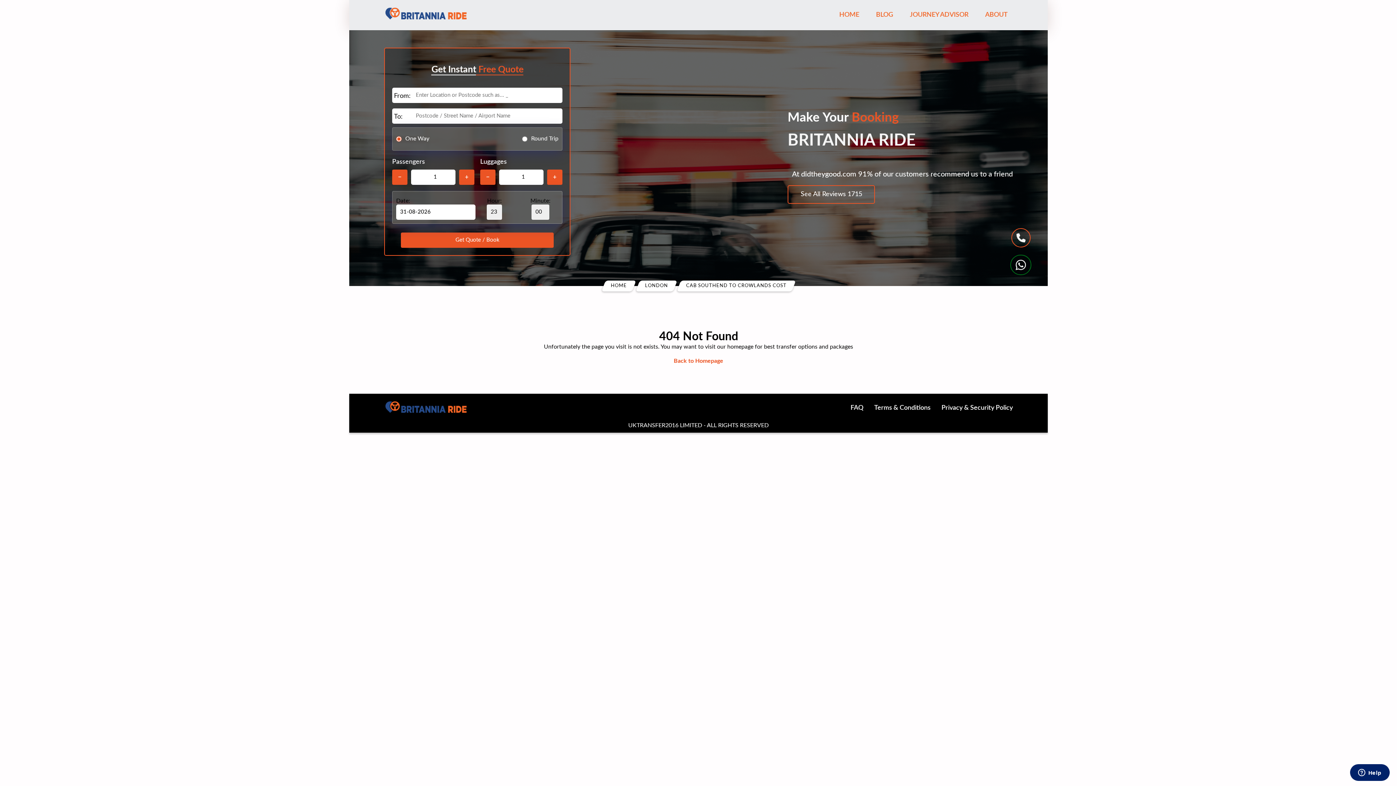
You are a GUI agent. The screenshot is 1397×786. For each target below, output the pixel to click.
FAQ (857, 408)
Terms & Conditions (902, 408)
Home (849, 15)
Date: (403, 201)
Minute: (540, 201)
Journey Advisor (939, 15)
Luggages (493, 162)
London (656, 285)
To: (398, 117)
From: (402, 96)
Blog (884, 15)
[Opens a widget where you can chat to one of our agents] (1370, 773)
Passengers (408, 162)
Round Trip (544, 139)
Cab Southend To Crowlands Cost (736, 285)
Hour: (494, 201)
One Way (417, 139)
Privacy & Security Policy (977, 408)
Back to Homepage (698, 361)
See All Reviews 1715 (831, 194)
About (996, 15)
